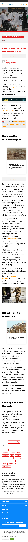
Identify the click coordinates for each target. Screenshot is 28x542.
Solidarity (5, 450)
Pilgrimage (5, 461)
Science (18, 34)
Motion (10, 458)
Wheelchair (5, 455)
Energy (12, 461)
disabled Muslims (8, 110)
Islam (12, 455)
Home (4, 34)
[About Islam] (7, 4)
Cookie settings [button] (5, 539)
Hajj (15, 458)
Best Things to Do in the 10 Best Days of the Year (13, 124)
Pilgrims (21, 458)
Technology (19, 461)
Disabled (12, 450)
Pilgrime (13, 452)
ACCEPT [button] (11, 539)
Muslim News (11, 34)
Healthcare (5, 452)
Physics (4, 463)
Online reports (12, 239)
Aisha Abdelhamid (11, 62)
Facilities (18, 455)
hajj (13, 86)
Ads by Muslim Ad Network (14, 1)
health (4, 458)
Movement (19, 450)
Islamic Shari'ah (6, 466)
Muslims (19, 452)
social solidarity (12, 463)
